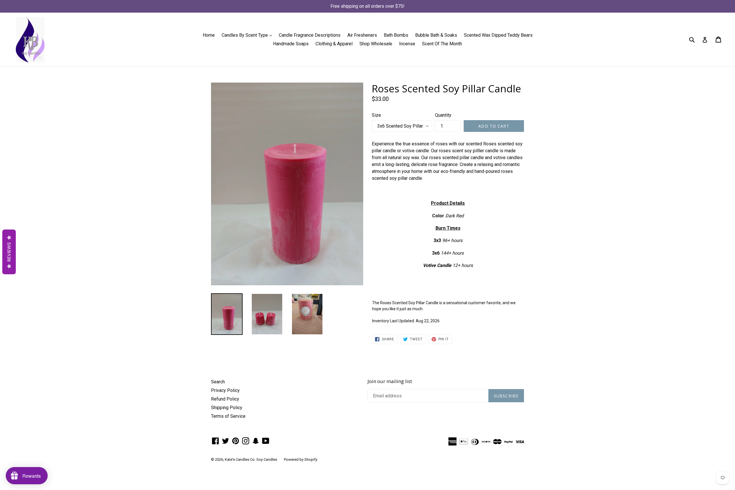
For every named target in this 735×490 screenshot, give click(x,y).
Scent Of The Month (442, 43)
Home (209, 35)
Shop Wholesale (375, 43)
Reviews (9, 251)
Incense (407, 43)
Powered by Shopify (300, 459)
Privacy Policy (225, 390)
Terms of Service (228, 416)
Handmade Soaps (291, 43)
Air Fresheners (362, 35)
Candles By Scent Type (248, 35)
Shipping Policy (226, 407)
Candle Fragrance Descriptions (310, 35)
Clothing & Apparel (334, 43)
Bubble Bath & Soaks (436, 35)
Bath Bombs (396, 35)
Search (218, 381)
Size (376, 115)
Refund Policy (225, 399)
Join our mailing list (390, 381)
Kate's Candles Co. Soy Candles (251, 459)
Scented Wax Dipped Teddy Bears (498, 35)
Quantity (443, 115)
